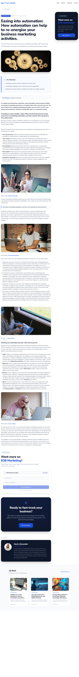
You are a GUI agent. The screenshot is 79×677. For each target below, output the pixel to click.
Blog (58, 3)
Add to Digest (65, 35)
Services (63, 3)
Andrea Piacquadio (13, 196)
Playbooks (69, 3)
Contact (76, 3)
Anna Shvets (11, 338)
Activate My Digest (25, 487)
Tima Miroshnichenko (13, 255)
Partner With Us (26, 525)
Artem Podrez (11, 424)
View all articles (65, 571)
